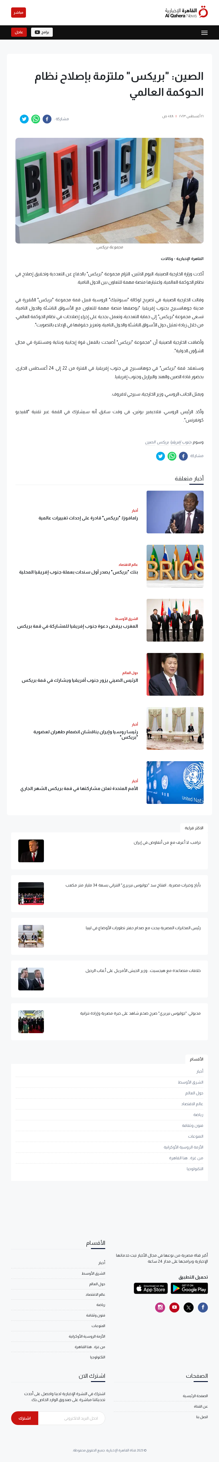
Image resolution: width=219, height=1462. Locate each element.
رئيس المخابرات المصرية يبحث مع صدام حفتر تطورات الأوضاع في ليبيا (143, 927)
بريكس (163, 442)
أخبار (199, 1071)
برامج (45, 32)
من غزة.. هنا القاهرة (186, 1158)
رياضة (198, 1114)
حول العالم (194, 1093)
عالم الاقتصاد (192, 1103)
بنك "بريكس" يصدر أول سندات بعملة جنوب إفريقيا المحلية (78, 572)
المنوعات (195, 1136)
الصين (150, 442)
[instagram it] (160, 1307)
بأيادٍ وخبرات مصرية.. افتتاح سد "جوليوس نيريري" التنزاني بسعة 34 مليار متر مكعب (133, 885)
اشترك (25, 1418)
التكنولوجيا (195, 1168)
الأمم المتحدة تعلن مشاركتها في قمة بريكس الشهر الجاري (79, 788)
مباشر (18, 13)
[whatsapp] (35, 119)
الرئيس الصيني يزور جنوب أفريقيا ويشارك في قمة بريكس (80, 680)
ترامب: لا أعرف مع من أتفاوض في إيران (167, 842)
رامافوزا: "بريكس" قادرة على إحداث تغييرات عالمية (88, 517)
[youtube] (174, 1307)
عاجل (19, 32)
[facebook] (47, 119)
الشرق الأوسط (190, 1082)
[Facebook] (203, 1307)
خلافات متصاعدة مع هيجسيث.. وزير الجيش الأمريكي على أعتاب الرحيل (143, 970)
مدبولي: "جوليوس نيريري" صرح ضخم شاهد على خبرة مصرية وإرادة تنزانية (140, 1013)
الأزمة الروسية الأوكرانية (183, 1147)
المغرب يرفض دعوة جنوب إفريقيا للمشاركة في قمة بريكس (77, 626)
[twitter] (24, 119)
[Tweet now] (189, 1307)
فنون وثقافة (192, 1125)
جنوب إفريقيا (180, 442)
